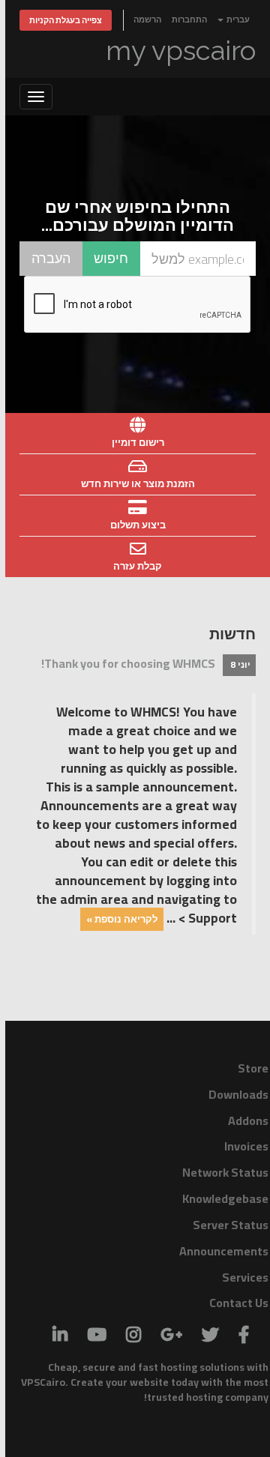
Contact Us (238, 1302)
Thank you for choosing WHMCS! (128, 663)
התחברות (189, 19)
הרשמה (147, 19)
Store (253, 1068)
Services (245, 1277)
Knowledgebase (225, 1198)
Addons (248, 1120)
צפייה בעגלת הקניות (65, 20)
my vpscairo (181, 50)
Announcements (223, 1251)
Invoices (246, 1146)
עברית (237, 19)
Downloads (238, 1094)
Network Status (225, 1172)
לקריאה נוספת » (122, 919)
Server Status (230, 1224)
